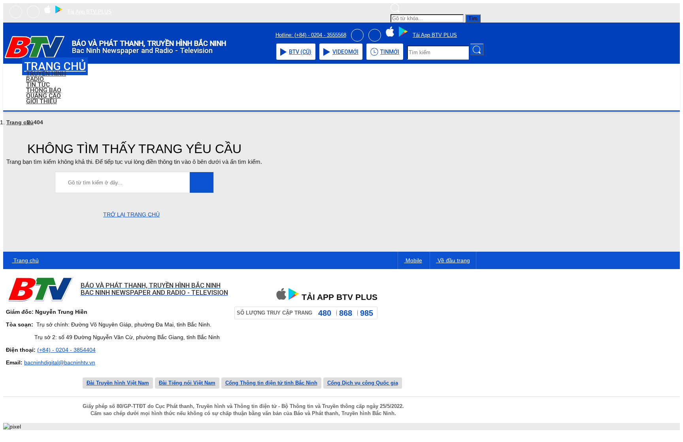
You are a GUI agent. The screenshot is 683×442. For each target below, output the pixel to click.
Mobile (413, 260)
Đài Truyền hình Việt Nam (118, 383)
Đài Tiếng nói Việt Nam (187, 383)
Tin (389, 52)
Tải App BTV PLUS (89, 12)
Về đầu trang (453, 260)
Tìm (472, 18)
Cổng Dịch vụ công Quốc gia (362, 383)
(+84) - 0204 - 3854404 (66, 350)
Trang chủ (20, 122)
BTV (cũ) (300, 52)
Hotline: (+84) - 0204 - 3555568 (310, 35)
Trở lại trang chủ (131, 214)
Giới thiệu (41, 101)
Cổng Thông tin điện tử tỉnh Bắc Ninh (271, 383)
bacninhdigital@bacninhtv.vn (59, 362)
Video (345, 52)
